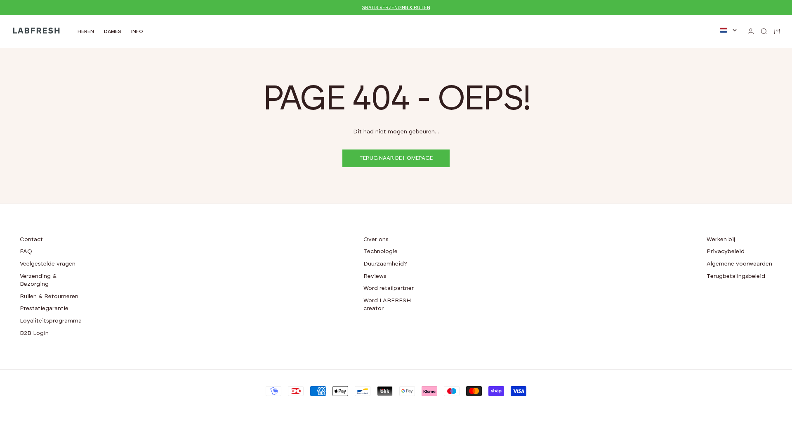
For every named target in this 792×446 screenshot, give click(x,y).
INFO (137, 31)
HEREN (86, 31)
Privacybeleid (726, 251)
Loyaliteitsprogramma (51, 321)
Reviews (375, 276)
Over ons (376, 239)
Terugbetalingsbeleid (736, 276)
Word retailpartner (388, 288)
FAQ (26, 251)
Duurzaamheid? (385, 264)
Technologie (380, 251)
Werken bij (721, 239)
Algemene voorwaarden (739, 264)
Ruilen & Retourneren (49, 296)
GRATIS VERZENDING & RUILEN (396, 7)
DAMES (112, 31)
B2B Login (34, 333)
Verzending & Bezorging (38, 280)
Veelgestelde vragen (47, 264)
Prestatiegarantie (44, 308)
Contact (31, 239)
